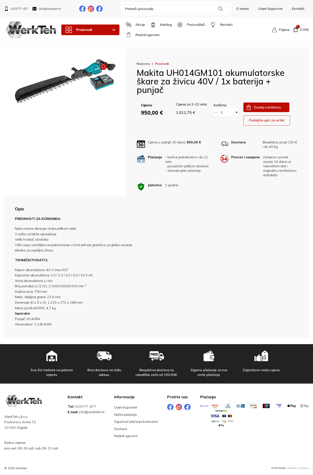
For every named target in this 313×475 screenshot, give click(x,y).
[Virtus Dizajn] (290, 468)
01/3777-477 (85, 406)
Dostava (120, 429)
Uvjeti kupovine (270, 8)
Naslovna (143, 64)
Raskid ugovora (125, 436)
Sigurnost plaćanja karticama (136, 421)
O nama (242, 8)
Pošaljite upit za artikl (266, 120)
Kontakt (298, 8)
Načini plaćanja (125, 414)
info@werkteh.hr (92, 412)
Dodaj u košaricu (267, 107)
